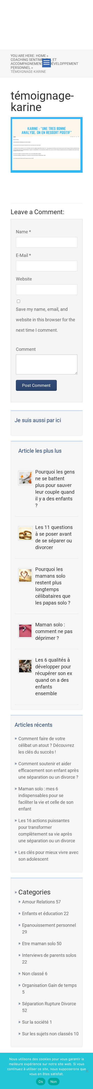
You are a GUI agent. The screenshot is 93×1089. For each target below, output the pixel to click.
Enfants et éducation (42, 913)
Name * (23, 231)
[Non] (86, 1070)
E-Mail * (23, 255)
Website (24, 279)
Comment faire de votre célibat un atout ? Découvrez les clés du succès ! (46, 745)
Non (53, 1082)
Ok (40, 1082)
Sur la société (35, 1022)
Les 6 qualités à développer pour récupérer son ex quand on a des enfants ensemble (53, 676)
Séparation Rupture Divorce (49, 1003)
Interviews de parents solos (49, 955)
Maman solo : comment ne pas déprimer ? (53, 631)
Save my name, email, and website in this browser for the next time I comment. (45, 320)
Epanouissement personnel (49, 925)
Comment (26, 349)
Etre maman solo (39, 943)
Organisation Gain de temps (49, 985)
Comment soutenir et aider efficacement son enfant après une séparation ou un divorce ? (48, 770)
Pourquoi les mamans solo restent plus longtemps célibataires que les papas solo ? (52, 586)
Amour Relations (38, 901)
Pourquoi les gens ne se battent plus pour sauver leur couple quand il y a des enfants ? (55, 488)
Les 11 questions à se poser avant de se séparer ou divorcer (54, 537)
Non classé (33, 973)
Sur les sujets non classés (47, 1033)
